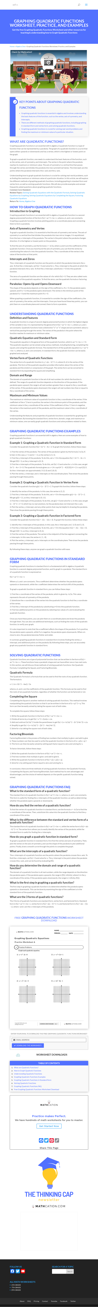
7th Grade (16, 1287)
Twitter (73, 1301)
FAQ (29, 1301)
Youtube (54, 1301)
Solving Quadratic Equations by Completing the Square (51, 195)
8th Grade (16, 1290)
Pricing (36, 1301)
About (22, 1301)
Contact (45, 1301)
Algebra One (20, 46)
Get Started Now (49, 1126)
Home (12, 46)
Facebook (63, 1301)
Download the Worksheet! (29, 1045)
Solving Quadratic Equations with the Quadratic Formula (46, 192)
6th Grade (16, 1285)
